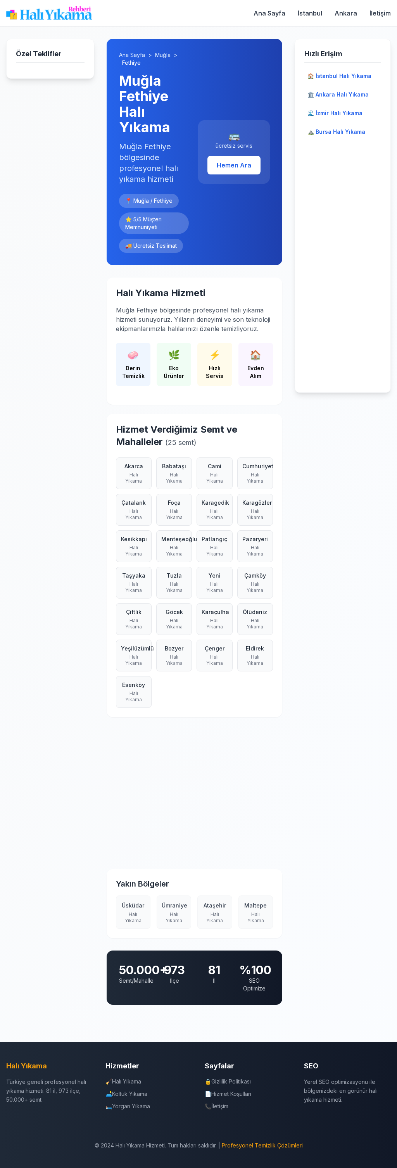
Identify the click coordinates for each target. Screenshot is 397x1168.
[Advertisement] (194, 797)
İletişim (380, 13)
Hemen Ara (234, 165)
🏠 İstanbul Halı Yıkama (339, 75)
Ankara (346, 13)
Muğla (163, 55)
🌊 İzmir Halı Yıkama (334, 113)
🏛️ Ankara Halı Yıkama (338, 94)
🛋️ (126, 1093)
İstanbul (310, 13)
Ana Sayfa (269, 13)
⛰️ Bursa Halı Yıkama (336, 131)
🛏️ (127, 1106)
